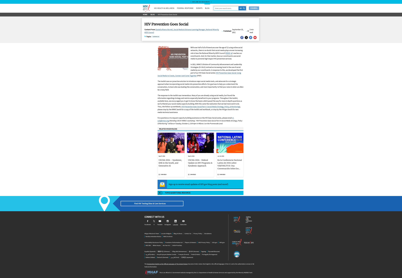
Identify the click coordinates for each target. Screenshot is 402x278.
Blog (207, 8)
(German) (162, 257)
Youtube (159, 224)
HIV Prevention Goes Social (167, 14)
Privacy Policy (197, 233)
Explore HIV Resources (201, 2)
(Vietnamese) (179, 251)
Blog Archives (178, 233)
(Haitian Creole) (166, 254)
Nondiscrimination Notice (153, 236)
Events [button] (199, 8)
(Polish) (195, 254)
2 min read (193, 174)
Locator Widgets (166, 233)
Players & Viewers (190, 242)
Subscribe (183, 224)
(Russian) (214, 251)
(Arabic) (150, 254)
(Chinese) (164, 251)
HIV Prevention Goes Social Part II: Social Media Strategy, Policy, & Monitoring (210, 106)
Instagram (168, 224)
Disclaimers (208, 233)
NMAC (228, 53)
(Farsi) (175, 257)
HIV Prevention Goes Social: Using (228, 73)
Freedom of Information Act (174, 242)
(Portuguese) (209, 254)
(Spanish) (149, 251)
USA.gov (214, 242)
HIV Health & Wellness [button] (164, 8)
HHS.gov (222, 242)
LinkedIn (175, 225)
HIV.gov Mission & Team (151, 233)
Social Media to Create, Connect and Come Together (177, 76)
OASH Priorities (177, 245)
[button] (242, 8)
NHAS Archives (168, 236)
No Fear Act (166, 245)
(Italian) (150, 257)
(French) (183, 254)
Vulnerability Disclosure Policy (153, 242)
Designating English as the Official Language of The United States (167, 264)
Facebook (147, 224)
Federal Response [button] (185, 8)
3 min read (164, 174)
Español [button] (254, 8)
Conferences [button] (156, 36)
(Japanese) (187, 257)
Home (145, 14)
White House (157, 245)
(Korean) (194, 251)
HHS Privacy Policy (204, 242)
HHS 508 (148, 245)
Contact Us (187, 233)
